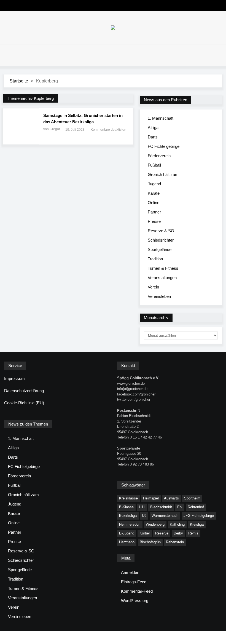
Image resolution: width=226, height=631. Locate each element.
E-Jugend (126, 533)
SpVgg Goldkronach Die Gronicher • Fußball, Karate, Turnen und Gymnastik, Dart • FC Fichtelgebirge (113, 27)
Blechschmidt (161, 507)
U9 (144, 516)
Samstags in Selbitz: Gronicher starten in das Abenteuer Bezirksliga (83, 118)
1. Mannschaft (160, 118)
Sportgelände (159, 249)
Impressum (14, 378)
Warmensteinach (165, 516)
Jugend (154, 183)
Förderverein (159, 155)
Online (153, 202)
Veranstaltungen (162, 277)
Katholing (177, 524)
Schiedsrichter (161, 240)
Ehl (179, 507)
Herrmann (126, 542)
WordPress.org (134, 600)
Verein (153, 287)
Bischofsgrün (150, 542)
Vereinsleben (159, 296)
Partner (154, 212)
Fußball (154, 165)
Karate (154, 193)
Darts (153, 137)
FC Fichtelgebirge (163, 146)
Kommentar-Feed (137, 591)
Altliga (153, 127)
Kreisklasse (128, 498)
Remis (193, 533)
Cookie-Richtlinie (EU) (24, 402)
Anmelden (130, 572)
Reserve (161, 533)
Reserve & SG (161, 230)
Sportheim (192, 498)
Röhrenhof (196, 507)
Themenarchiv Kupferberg (30, 98)
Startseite (19, 81)
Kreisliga (197, 524)
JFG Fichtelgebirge (199, 516)
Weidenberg (155, 524)
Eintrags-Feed (133, 581)
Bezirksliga (128, 516)
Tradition (155, 258)
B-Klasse (126, 507)
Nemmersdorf (130, 524)
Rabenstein (175, 542)
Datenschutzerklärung (24, 390)
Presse (154, 221)
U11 (142, 507)
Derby (178, 533)
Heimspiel (151, 498)
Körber (144, 533)
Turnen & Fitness (163, 268)
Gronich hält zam (163, 174)
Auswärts (171, 498)
